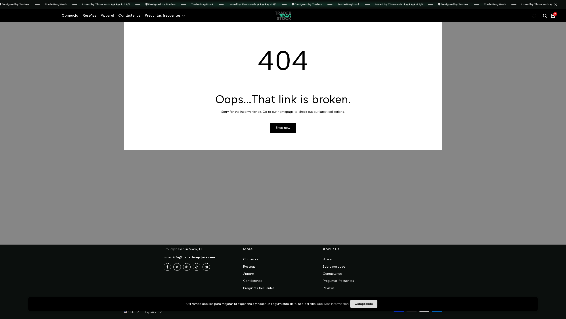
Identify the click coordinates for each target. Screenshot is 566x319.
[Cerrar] (555, 4)
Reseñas (249, 266)
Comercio (250, 259)
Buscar (328, 259)
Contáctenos (252, 281)
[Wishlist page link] (534, 16)
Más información (336, 304)
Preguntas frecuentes (258, 288)
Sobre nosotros (334, 266)
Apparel (248, 274)
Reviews (329, 288)
